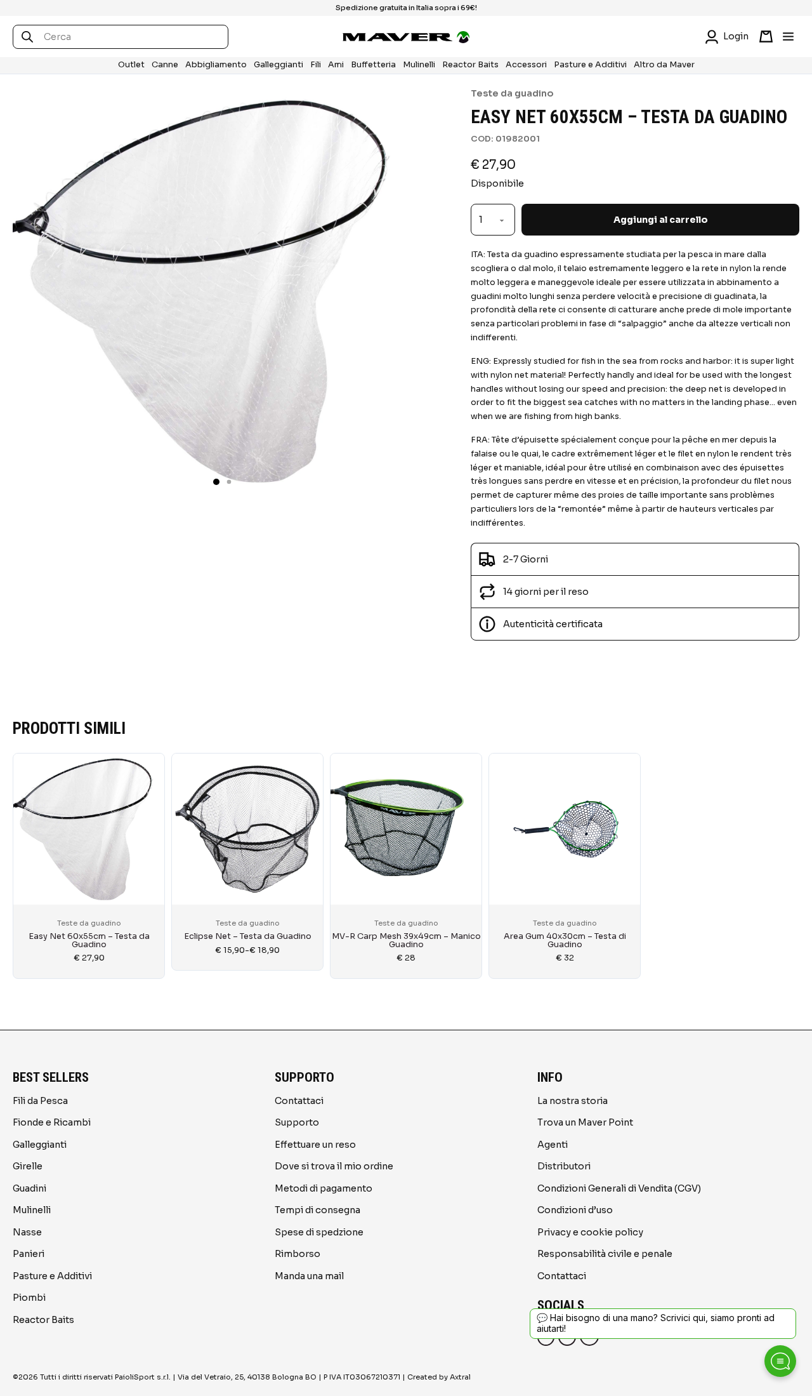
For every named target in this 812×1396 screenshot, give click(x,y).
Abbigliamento (216, 65)
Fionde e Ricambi (52, 1122)
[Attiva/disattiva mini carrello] (766, 36)
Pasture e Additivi (590, 65)
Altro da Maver (664, 65)
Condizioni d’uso (575, 1210)
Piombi (29, 1297)
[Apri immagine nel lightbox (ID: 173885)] (216, 290)
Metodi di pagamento (323, 1188)
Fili (315, 65)
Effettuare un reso (315, 1144)
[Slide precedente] (25, 859)
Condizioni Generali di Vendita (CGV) (619, 1188)
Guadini (29, 1188)
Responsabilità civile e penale (604, 1254)
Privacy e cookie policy (590, 1232)
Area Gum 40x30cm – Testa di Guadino (565, 940)
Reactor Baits (470, 65)
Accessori (526, 65)
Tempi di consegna (317, 1210)
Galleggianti (278, 65)
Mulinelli (419, 65)
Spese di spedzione (319, 1232)
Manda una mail (309, 1276)
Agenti (552, 1144)
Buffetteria (373, 65)
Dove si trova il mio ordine (334, 1166)
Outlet (131, 65)
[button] (216, 482)
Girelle (28, 1166)
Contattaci (299, 1101)
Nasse (27, 1232)
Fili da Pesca (40, 1101)
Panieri (28, 1254)
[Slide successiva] (786, 859)
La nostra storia (572, 1101)
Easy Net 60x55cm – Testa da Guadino (89, 940)
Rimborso (297, 1254)
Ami (336, 65)
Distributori (564, 1166)
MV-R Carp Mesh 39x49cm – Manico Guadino (406, 940)
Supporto (297, 1122)
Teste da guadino (512, 93)
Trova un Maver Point (585, 1122)
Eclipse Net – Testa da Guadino (247, 936)
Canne (165, 65)
